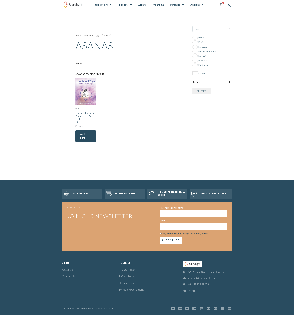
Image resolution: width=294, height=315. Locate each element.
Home (78, 35)
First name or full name (171, 207)
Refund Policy (127, 276)
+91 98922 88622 (198, 284)
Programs (158, 4)
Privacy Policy (127, 269)
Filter (201, 91)
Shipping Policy (127, 283)
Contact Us (68, 276)
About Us (67, 269)
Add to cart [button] (84, 136)
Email (162, 220)
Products (123, 4)
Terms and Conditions (131, 289)
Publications (101, 4)
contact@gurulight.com (202, 278)
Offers (142, 4)
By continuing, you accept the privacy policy (185, 233)
